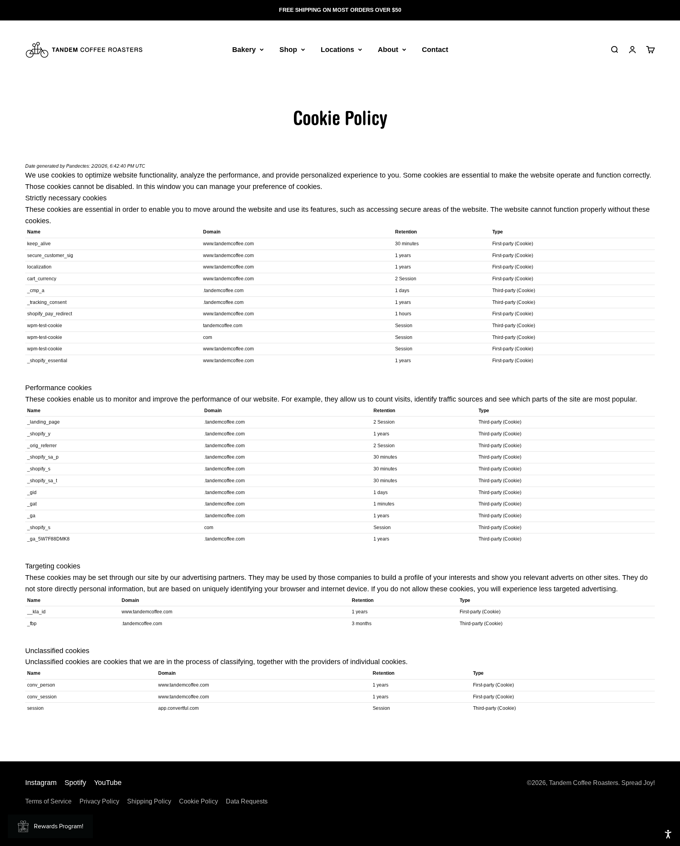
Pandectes (77, 165)
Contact (435, 49)
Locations (337, 49)
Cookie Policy (198, 801)
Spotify (75, 783)
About (388, 49)
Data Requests (247, 801)
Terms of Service (48, 801)
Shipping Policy (149, 801)
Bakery (244, 49)
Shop (288, 49)
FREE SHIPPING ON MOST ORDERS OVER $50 (340, 10)
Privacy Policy (99, 801)
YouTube (108, 783)
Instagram (41, 783)
